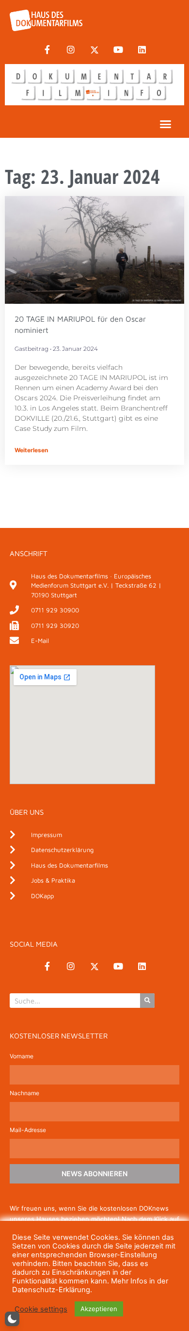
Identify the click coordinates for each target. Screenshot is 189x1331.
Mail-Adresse (28, 1130)
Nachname (24, 1093)
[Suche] (147, 1000)
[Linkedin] (142, 50)
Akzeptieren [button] (98, 1309)
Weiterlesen (31, 450)
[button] (166, 124)
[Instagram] (70, 50)
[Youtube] (118, 50)
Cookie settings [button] (41, 1309)
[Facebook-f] (47, 50)
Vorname (21, 1056)
